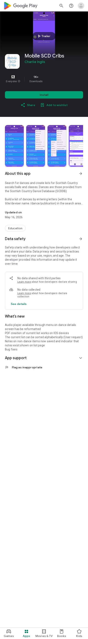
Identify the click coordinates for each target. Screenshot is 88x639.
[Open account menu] (81, 6)
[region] (44, 78)
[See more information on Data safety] (81, 239)
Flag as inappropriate (23, 367)
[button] (19, 81)
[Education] (15, 228)
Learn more (24, 281)
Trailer (43, 36)
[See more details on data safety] (18, 304)
